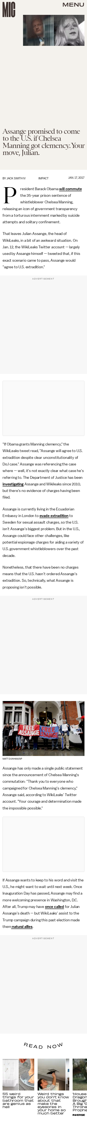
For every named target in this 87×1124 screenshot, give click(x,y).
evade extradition (53, 516)
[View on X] (43, 408)
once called (54, 907)
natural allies (22, 927)
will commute (70, 189)
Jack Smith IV (16, 178)
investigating (13, 484)
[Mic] (9, 9)
